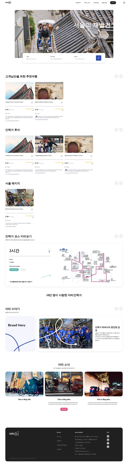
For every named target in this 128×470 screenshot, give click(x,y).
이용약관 (59, 449)
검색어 (75, 56)
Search (98, 58)
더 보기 (64, 409)
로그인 (113, 2)
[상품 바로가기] (88, 265)
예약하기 (78, 2)
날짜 (28, 56)
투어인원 (52, 56)
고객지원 (95, 2)
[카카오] (108, 443)
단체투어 (59, 441)
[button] (11, 43)
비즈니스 (59, 436)
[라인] (108, 446)
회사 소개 (87, 2)
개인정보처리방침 (61, 445)
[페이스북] (108, 439)
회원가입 (104, 2)
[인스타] (108, 436)
